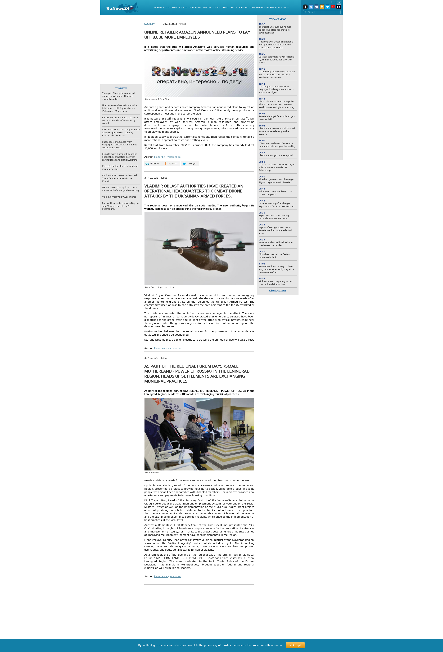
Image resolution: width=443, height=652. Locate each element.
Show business (282, 7)
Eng (339, 2)
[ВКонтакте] (152, 162)
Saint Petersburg (264, 7)
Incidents (196, 7)
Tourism (243, 7)
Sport (225, 7)
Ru (332, 2)
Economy (176, 7)
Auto (251, 7)
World (157, 7)
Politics (166, 7)
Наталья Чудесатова (167, 156)
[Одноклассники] (171, 162)
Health (233, 7)
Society (186, 7)
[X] (190, 162)
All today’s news (277, 290)
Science (216, 7)
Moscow (207, 7)
